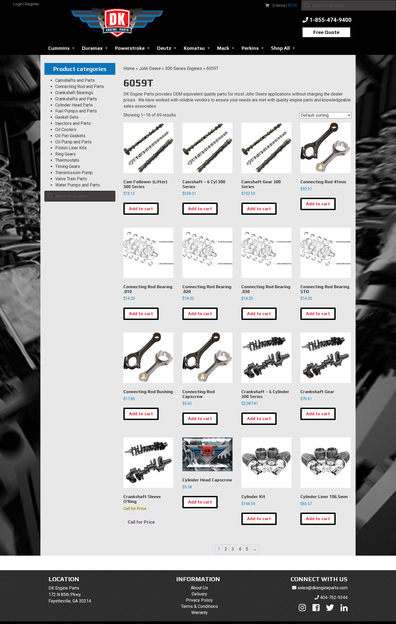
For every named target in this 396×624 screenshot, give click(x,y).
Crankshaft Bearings (74, 92)
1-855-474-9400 (331, 20)
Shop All (284, 49)
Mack (227, 49)
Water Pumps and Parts (77, 185)
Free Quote (326, 32)
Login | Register (26, 4)
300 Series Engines (183, 68)
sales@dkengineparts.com (322, 587)
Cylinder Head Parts (74, 105)
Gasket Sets (66, 117)
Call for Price (141, 522)
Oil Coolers (65, 129)
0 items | (285, 5)
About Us (199, 587)
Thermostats (67, 160)
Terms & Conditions (199, 606)
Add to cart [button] (141, 208)
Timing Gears (67, 166)
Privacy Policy (199, 600)
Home (129, 68)
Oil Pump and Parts (73, 141)
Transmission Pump (74, 172)
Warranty (199, 612)
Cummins (62, 49)
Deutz (168, 49)
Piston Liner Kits (71, 147)
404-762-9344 (334, 597)
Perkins (254, 49)
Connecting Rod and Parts (79, 86)
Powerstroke (133, 49)
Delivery (199, 594)
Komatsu (198, 49)
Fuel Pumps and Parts (76, 111)
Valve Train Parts (71, 178)
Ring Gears (65, 154)
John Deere (150, 68)
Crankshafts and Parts (76, 98)
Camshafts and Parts (75, 80)
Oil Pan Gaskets (70, 135)
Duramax (96, 49)
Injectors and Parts (73, 123)
